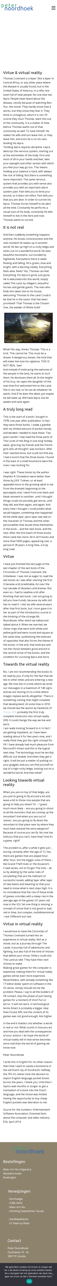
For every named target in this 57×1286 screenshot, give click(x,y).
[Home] (17, 6)
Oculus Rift (9, 712)
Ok (29, 1281)
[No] (53, 1274)
